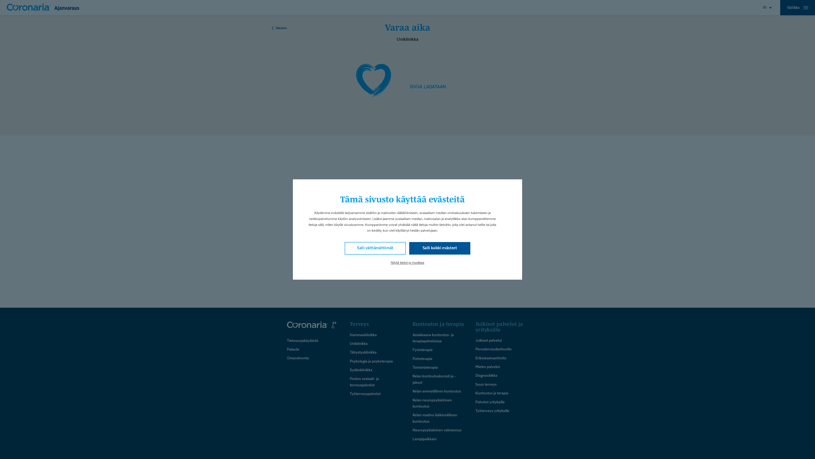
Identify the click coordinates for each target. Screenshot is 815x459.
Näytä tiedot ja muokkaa (407, 262)
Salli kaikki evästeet (440, 247)
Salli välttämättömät (375, 247)
